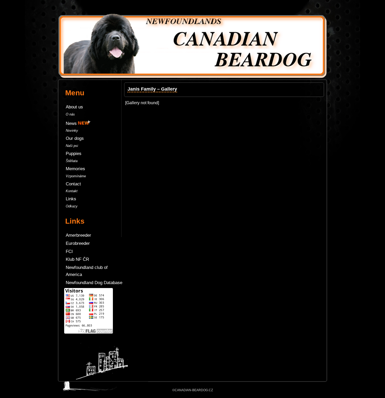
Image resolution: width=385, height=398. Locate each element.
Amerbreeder (78, 235)
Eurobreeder (78, 243)
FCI (69, 251)
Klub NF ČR (77, 259)
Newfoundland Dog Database (94, 282)
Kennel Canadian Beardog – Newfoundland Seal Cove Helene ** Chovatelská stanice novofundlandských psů (192, 8)
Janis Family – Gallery (152, 89)
